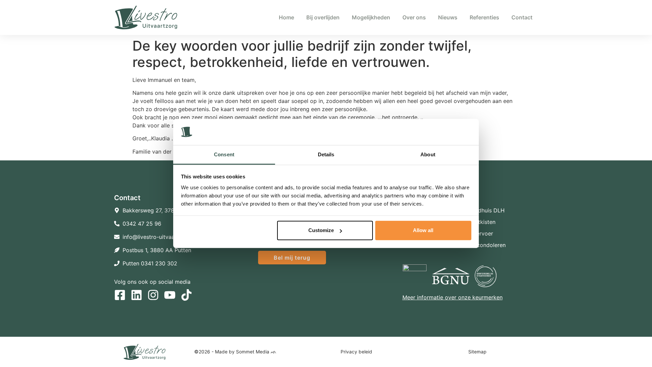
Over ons (414, 17)
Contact (521, 17)
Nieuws (447, 17)
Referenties (484, 17)
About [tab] (427, 154)
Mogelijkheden (371, 17)
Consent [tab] (224, 154)
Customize (321, 230)
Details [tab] (326, 154)
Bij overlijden (323, 17)
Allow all (423, 230)
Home (286, 17)
